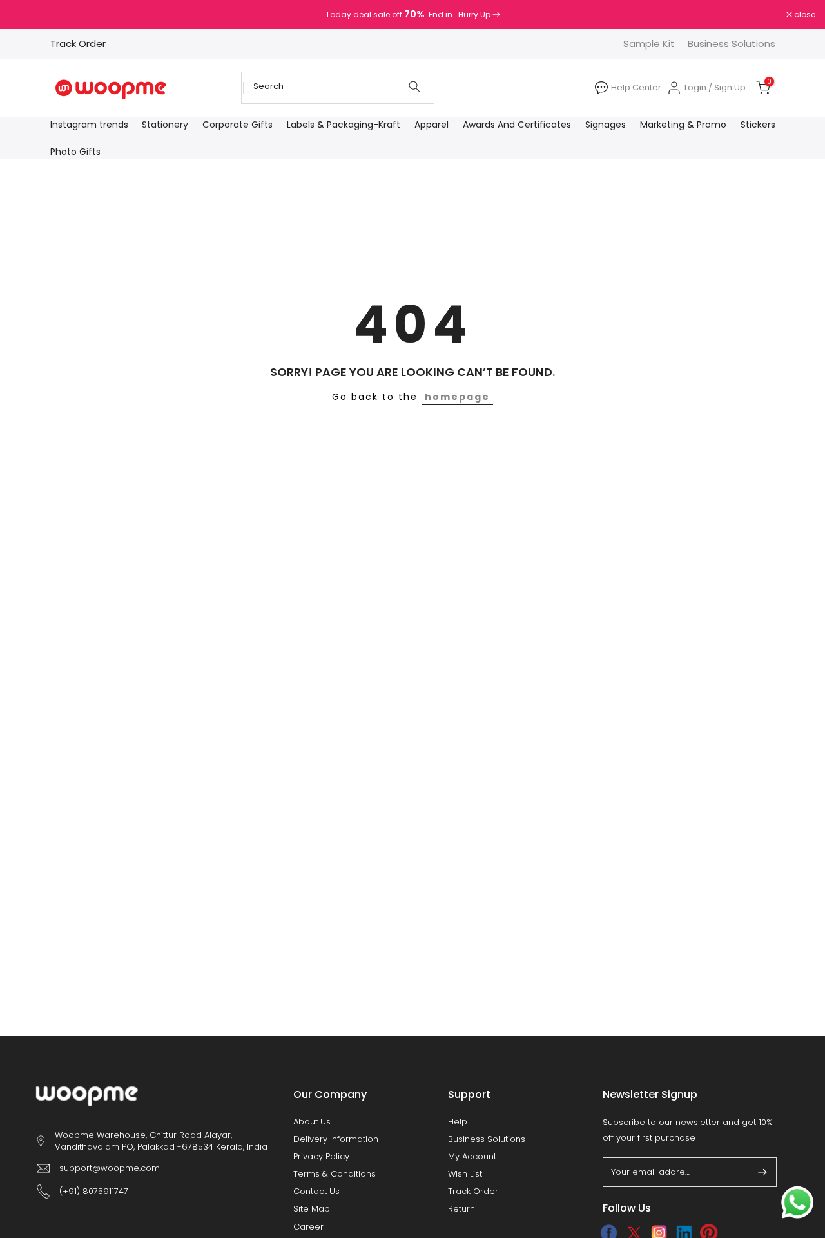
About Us (312, 1122)
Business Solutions (731, 43)
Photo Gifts (75, 151)
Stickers (758, 124)
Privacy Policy (321, 1157)
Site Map (311, 1209)
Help (457, 1122)
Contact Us (316, 1191)
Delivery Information (335, 1139)
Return (461, 1209)
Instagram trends (89, 124)
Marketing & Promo (683, 124)
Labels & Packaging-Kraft (343, 124)
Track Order (78, 43)
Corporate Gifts (237, 124)
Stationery (165, 124)
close (27, 15)
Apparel (431, 124)
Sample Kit (649, 43)
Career (308, 1227)
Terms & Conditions (334, 1174)
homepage (457, 396)
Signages (605, 124)
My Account (472, 1157)
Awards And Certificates (517, 124)
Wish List (465, 1174)
